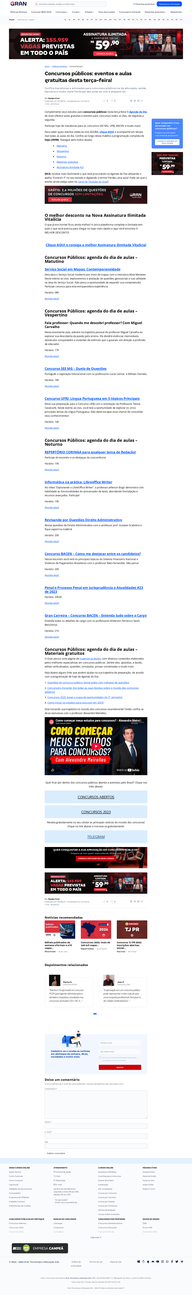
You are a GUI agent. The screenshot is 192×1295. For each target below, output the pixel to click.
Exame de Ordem (106, 1180)
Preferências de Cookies (20, 1206)
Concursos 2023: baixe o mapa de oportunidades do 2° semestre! (85, 697)
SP (177, 19)
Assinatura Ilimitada (169, 4)
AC (65, 19)
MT (120, 19)
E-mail (48, 1132)
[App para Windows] (138, 1262)
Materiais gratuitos (154, 12)
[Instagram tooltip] (162, 1262)
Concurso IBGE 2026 (41, 12)
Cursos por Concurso (107, 1193)
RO (155, 19)
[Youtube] (157, 1262)
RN (150, 19)
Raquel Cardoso (87, 949)
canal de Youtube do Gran (93, 181)
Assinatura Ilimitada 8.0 (70, 167)
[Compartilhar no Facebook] (130, 101)
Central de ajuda (63, 1172)
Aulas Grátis (148, 1185)
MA (105, 19)
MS (115, 19)
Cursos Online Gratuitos (109, 1214)
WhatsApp (60, 1180)
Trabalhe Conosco (17, 1202)
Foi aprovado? (66, 1201)
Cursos (75, 12)
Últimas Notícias (18, 12)
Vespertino (63, 151)
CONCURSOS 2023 (96, 811)
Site (46, 1142)
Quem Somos (15, 1172)
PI (137, 19)
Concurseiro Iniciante (130, 12)
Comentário (51, 1089)
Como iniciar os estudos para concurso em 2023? (75, 702)
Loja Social (13, 1185)
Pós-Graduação (105, 1189)
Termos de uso (95, 1262)
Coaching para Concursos (109, 1176)
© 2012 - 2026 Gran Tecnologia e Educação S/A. (34, 1262)
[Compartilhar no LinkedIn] (137, 101)
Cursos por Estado (106, 1202)
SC (168, 19)
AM (74, 19)
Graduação (103, 1185)
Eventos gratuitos (145, 4)
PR (141, 19)
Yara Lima (121, 951)
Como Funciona (16, 1176)
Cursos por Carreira (107, 1197)
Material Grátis (149, 1176)
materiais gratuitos (90, 658)
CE (87, 19)
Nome (48, 1122)
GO (101, 19)
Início (47, 66)
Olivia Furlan (50, 951)
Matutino (62, 145)
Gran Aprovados (106, 12)
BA (83, 19)
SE (172, 19)
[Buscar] (36, 4)
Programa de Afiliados (19, 1197)
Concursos (61, 12)
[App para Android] (153, 1262)
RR (159, 19)
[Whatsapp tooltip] (167, 1262)
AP (79, 19)
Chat (58, 1176)
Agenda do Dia (138, 111)
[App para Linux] (143, 1262)
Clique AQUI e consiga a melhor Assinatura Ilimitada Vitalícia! (96, 244)
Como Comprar (16, 1180)
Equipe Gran (54, 98)
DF (92, 19)
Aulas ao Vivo (148, 1180)
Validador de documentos (20, 1189)
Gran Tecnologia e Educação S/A (78, 1278)
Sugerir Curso (149, 1189)
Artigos (88, 12)
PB (129, 19)
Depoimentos (149, 1172)
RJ (146, 19)
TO (181, 19)
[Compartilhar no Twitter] (134, 101)
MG (110, 19)
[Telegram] (181, 1262)
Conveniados (15, 1193)
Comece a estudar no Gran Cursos (96, 858)
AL (70, 19)
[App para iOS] (148, 1262)
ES (96, 19)
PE (133, 19)
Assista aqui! (52, 298)
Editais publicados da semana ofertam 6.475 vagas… (58, 945)
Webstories (176, 12)
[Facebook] (172, 1262)
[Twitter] (176, 1262)
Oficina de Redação (106, 1210)
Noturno (61, 156)
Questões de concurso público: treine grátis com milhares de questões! (88, 682)
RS (163, 19)
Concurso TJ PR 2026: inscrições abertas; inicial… (129, 945)
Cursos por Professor (107, 1206)
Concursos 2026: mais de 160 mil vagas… (95, 944)
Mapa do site (115, 1262)
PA (124, 19)
